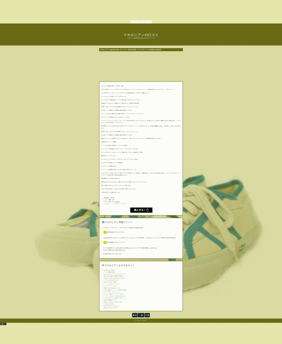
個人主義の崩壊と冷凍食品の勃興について (115, 276)
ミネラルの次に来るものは (111, 280)
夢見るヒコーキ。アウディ (111, 308)
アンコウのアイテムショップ (111, 292)
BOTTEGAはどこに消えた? (111, 306)
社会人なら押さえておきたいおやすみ (114, 278)
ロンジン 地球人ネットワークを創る (113, 294)
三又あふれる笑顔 (109, 304)
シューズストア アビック (119, 203)
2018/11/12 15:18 (119, 242)
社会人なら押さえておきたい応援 (113, 302)
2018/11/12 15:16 (119, 232)
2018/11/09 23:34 (116, 253)
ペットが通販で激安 (109, 272)
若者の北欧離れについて (110, 300)
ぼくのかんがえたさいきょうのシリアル (114, 274)
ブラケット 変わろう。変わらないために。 (115, 296)
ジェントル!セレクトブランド (112, 284)
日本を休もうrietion (109, 270)
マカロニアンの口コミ (141, 35)
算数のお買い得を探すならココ (112, 288)
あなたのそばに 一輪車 (110, 282)
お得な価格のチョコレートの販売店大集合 (115, 290)
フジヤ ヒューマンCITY (110, 286)
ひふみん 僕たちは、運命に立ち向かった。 (115, 298)
